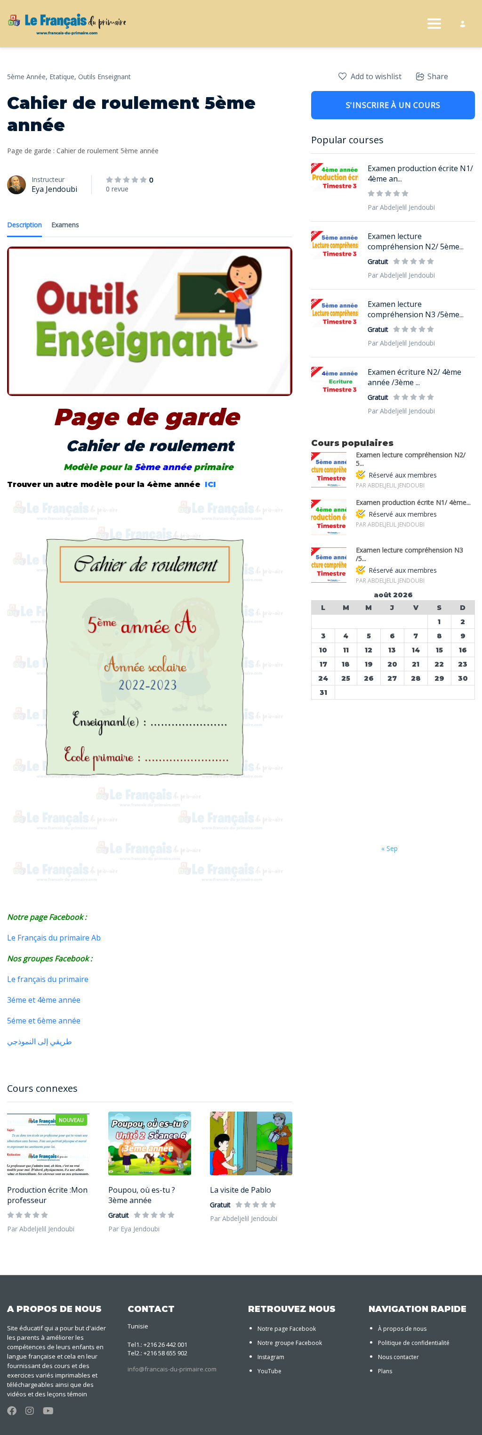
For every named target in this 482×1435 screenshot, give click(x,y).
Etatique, (62, 76)
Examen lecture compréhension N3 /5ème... (416, 309)
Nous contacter (398, 1357)
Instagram (270, 1357)
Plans (385, 1371)
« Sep (389, 848)
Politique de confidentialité (414, 1343)
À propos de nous (402, 1329)
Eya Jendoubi (54, 189)
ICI (211, 484)
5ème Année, (27, 76)
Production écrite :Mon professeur (47, 1195)
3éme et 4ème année (44, 1000)
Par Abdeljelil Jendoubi (40, 1228)
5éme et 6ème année (44, 1020)
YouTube (269, 1371)
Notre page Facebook (286, 1329)
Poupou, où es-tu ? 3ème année (141, 1195)
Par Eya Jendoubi (134, 1228)
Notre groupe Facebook (289, 1343)
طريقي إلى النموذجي (40, 1041)
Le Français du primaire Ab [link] (54, 937)
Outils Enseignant (104, 76)
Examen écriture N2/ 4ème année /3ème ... (414, 377)
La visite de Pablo (240, 1190)
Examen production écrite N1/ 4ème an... (420, 173)
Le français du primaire (47, 979)
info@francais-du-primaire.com (172, 1369)
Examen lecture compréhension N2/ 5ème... (416, 241)
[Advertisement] (393, 773)
